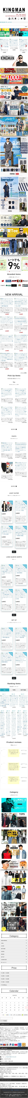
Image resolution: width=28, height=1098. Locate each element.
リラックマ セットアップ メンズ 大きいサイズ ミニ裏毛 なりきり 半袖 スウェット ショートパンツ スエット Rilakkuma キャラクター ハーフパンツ (21, 670)
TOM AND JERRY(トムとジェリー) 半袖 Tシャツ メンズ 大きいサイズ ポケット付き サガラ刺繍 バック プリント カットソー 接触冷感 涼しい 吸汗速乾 (6, 365)
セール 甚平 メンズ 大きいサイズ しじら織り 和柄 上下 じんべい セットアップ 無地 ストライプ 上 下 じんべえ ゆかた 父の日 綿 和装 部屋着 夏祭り (7, 670)
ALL (5, 690)
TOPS (14, 690)
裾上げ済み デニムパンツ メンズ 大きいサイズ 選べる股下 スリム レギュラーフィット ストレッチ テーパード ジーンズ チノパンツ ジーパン (21, 474)
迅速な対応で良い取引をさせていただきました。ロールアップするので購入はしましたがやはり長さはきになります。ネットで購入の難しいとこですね (13, 754)
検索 (26, 26)
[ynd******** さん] (4, 754)
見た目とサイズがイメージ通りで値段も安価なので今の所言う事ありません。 (13, 781)
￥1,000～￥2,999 (5, 973)
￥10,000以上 (4, 985)
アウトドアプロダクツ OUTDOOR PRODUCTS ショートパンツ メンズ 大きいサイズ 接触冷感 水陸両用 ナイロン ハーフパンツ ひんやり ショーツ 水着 (21, 328)
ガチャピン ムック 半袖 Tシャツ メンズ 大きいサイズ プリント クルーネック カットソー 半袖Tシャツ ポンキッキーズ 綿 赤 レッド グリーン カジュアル (21, 420)
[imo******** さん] (4, 768)
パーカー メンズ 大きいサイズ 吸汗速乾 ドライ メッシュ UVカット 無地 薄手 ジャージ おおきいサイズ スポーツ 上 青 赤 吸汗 (7, 542)
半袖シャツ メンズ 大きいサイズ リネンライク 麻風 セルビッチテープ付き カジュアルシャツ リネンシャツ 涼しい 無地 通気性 (21, 581)
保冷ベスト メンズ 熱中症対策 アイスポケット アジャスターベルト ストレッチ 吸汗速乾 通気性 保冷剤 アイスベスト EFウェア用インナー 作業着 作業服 (21, 544)
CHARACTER (4, 959)
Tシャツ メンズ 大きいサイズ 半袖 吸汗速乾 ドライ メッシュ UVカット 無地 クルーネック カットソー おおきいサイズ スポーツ (4, 47)
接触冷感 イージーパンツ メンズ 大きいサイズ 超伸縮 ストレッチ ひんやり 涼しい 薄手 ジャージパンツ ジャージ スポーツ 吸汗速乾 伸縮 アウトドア (7, 455)
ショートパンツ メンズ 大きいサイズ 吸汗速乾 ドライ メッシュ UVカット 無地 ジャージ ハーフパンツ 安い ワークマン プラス (7, 476)
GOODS (2, 951)
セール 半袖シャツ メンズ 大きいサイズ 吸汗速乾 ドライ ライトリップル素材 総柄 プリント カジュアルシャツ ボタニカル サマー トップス (7, 607)
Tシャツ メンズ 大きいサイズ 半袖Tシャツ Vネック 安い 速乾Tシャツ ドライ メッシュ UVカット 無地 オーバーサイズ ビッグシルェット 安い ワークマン (7, 420)
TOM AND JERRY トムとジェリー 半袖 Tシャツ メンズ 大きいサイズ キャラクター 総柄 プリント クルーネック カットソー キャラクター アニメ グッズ (23, 50)
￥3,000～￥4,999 (5, 976)
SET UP (2, 956)
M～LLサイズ (3, 962)
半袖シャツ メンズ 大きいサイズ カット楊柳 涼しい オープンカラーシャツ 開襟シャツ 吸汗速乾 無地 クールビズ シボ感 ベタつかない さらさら (7, 582)
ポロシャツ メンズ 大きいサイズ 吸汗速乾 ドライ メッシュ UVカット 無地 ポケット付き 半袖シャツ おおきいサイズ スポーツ (21, 400)
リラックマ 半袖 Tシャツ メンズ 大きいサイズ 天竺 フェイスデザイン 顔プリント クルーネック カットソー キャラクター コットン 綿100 (6, 327)
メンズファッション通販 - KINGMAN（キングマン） (14, 1090)
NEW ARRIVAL (4, 940)
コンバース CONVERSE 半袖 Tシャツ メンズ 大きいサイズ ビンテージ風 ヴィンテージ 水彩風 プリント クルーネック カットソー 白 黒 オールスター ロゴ (20, 346)
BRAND (2, 954)
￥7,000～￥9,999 (5, 982)
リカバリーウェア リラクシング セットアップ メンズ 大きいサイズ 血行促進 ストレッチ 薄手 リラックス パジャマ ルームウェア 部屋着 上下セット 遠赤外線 (21, 645)
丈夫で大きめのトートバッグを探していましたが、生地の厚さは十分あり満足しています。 (13, 767)
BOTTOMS (23, 690)
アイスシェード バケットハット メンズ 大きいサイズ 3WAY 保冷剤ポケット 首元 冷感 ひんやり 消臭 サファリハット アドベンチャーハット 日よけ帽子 (21, 310)
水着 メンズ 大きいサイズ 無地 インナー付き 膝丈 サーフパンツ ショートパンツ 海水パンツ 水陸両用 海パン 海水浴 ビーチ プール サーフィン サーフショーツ (14, 50)
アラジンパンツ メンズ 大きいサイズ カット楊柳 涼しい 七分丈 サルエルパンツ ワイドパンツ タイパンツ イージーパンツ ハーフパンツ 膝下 (6, 346)
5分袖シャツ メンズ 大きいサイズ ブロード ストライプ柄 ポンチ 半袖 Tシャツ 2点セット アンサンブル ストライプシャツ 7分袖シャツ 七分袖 (21, 607)
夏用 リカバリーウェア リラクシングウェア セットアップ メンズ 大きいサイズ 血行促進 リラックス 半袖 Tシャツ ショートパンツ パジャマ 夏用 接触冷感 (6, 310)
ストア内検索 (4, 1020)
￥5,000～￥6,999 (5, 979)
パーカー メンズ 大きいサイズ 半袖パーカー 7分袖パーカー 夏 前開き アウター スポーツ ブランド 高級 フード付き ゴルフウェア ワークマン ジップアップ (7, 519)
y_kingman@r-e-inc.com (10, 1057)
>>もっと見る (23, 373)
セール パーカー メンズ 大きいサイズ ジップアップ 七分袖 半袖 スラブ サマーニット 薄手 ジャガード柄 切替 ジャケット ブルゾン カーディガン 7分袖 (21, 518)
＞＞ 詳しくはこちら (4, 1042)
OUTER (2, 946)
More (13, 429)
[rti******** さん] (4, 782)
